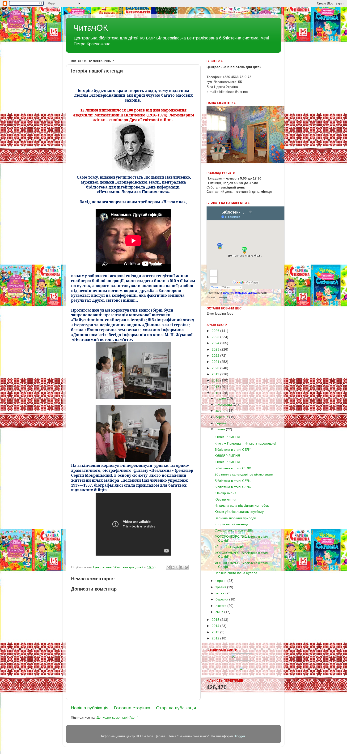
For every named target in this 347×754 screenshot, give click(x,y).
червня (221, 581)
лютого (221, 606)
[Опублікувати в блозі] (172, 567)
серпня (222, 423)
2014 (216, 626)
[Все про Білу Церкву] (241, 669)
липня (221, 429)
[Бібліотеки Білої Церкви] (241, 659)
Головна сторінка (132, 707)
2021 (216, 362)
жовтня (221, 410)
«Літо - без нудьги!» (230, 546)
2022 (216, 355)
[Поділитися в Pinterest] (186, 567)
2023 (216, 349)
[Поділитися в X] (177, 567)
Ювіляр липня (225, 493)
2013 (216, 632)
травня (221, 587)
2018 (216, 380)
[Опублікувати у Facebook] (181, 567)
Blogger (239, 736)
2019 (216, 374)
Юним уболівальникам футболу (239, 512)
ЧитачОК (90, 28)
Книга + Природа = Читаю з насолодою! (245, 443)
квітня (220, 593)
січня (220, 612)
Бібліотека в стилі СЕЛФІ (233, 449)
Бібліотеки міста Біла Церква (240, 292)
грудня (221, 398)
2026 (216, 331)
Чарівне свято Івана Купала (236, 573)
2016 (216, 393)
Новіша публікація (89, 707)
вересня (222, 417)
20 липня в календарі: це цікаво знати (244, 474)
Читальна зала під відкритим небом (242, 505)
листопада (224, 404)
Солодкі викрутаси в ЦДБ (234, 530)
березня (222, 599)
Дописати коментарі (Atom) (118, 717)
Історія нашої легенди (232, 524)
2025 (216, 337)
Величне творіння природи (235, 518)
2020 (216, 368)
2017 (216, 387)
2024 (216, 343)
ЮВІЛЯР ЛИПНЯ (227, 437)
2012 (216, 638)
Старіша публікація (176, 707)
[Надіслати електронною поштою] (168, 567)
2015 (216, 619)
